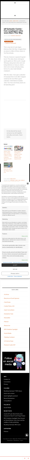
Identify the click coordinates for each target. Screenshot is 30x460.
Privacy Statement (18, 276)
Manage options (15, 273)
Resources (7, 325)
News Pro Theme (17, 438)
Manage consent (27, 435)
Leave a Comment (10, 43)
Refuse (15, 269)
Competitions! (8, 401)
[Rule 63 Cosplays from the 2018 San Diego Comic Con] (8, 164)
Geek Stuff (13, 178)
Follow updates (9, 41)
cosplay (23, 180)
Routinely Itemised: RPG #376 (12, 424)
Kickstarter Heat (8, 314)
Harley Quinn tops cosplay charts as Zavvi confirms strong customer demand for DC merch (8, 156)
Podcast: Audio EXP (9, 345)
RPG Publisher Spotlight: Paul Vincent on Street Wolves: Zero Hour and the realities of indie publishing (14, 420)
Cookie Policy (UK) (9, 306)
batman (12, 180)
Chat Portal (7, 302)
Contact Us (7, 379)
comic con (17, 180)
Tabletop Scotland (9, 337)
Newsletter (7, 317)
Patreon (6, 321)
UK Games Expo (8, 341)
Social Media (7, 333)
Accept (15, 265)
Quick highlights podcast (11, 396)
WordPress (16, 440)
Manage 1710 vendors (7, 262)
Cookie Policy (10, 276)
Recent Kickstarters (9, 398)
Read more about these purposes (20, 262)
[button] (27, 183)
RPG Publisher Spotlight (10, 329)
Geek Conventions (9, 310)
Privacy (6, 384)
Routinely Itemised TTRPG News (13, 391)
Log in (21, 440)
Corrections (7, 382)
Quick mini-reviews (9, 393)
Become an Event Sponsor (11, 298)
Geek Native (15, 9)
